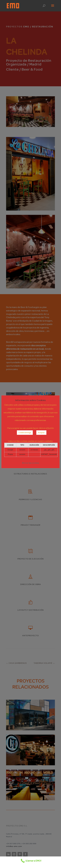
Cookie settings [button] (25, 432)
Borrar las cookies (30, 462)
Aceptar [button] (41, 432)
